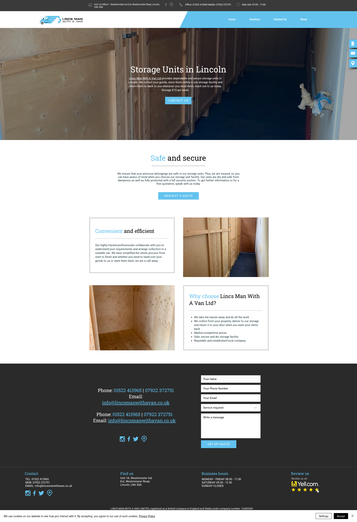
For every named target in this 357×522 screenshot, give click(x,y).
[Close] (352, 516)
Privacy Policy (147, 516)
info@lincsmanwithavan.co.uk (142, 420)
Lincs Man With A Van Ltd (145, 78)
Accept (341, 516)
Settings (323, 516)
